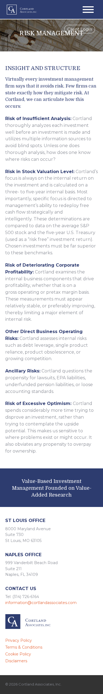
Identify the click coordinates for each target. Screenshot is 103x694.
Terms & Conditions (23, 647)
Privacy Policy (18, 640)
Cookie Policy (18, 654)
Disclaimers (16, 660)
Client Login (79, 30)
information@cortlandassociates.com (41, 602)
